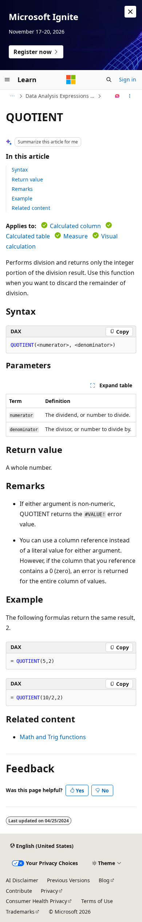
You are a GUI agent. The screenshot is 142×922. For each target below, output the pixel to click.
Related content (31, 207)
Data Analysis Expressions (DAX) (60, 95)
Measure (75, 236)
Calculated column (75, 226)
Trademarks (20, 911)
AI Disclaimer (22, 880)
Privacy (49, 890)
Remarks (22, 188)
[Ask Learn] (117, 96)
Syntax (20, 169)
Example (22, 198)
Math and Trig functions (53, 737)
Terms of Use (97, 901)
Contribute (19, 890)
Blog (104, 880)
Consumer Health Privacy (36, 901)
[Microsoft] (71, 79)
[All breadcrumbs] (12, 96)
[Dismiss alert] (130, 12)
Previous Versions (68, 880)
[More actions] (129, 96)
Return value (27, 179)
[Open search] (109, 79)
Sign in (127, 79)
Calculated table (28, 236)
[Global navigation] (7, 79)
